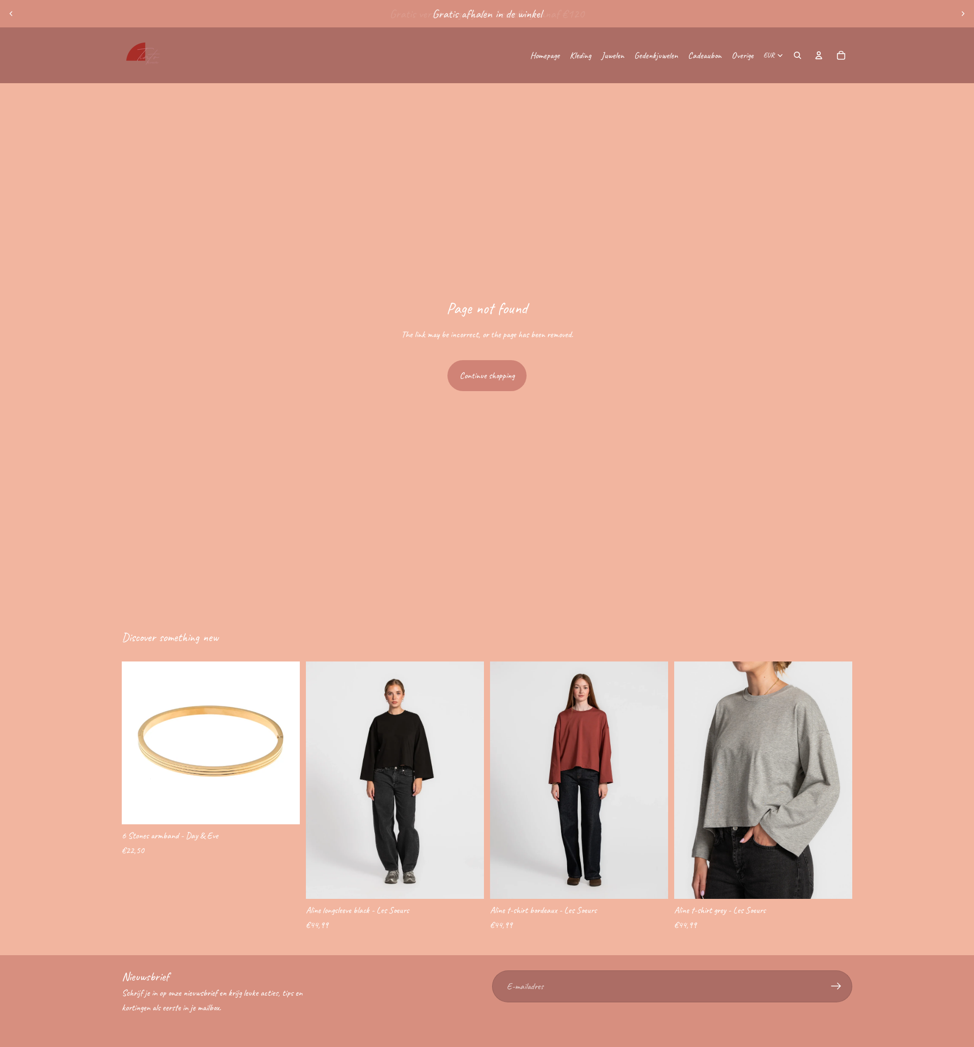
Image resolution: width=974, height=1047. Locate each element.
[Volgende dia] (963, 14)
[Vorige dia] (11, 14)
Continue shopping (487, 375)
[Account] (819, 55)
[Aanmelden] (836, 986)
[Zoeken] (797, 55)
